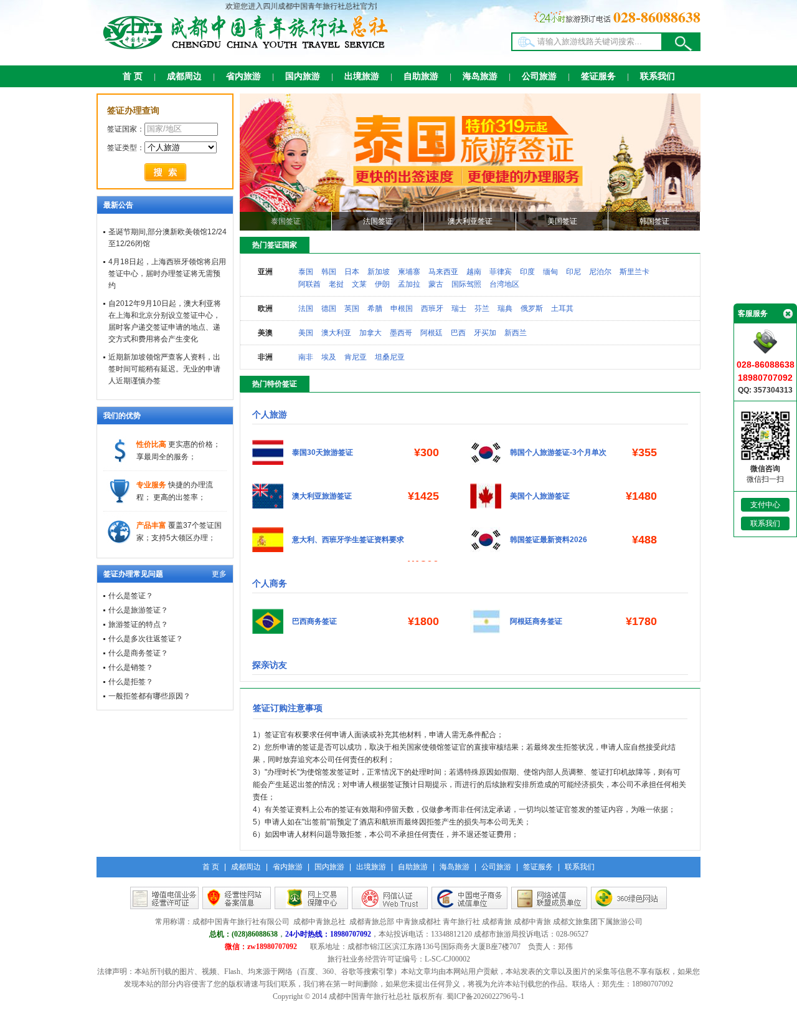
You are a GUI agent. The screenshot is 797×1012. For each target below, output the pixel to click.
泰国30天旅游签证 (322, 452)
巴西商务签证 (314, 621)
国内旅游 (302, 76)
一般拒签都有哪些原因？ (149, 696)
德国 (328, 308)
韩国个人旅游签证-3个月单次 (558, 452)
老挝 (336, 284)
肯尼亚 (355, 357)
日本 (351, 271)
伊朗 (382, 284)
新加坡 (378, 271)
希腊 (374, 308)
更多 (219, 574)
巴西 (458, 332)
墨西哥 (401, 332)
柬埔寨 (409, 271)
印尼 (573, 271)
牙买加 (485, 332)
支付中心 (765, 504)
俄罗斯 (532, 308)
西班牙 (432, 308)
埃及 (328, 357)
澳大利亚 (336, 332)
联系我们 (657, 76)
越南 (473, 271)
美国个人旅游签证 (540, 496)
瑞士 (458, 308)
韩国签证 (654, 221)
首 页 (133, 76)
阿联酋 (309, 284)
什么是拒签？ (130, 681)
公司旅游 (539, 76)
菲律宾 (500, 271)
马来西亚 (443, 271)
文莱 (359, 284)
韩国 (328, 271)
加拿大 (370, 332)
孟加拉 (409, 284)
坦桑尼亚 (390, 357)
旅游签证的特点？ (138, 624)
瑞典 (505, 308)
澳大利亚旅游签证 (322, 496)
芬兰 (481, 308)
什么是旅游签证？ (138, 610)
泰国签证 (286, 221)
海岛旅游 (480, 76)
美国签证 (562, 221)
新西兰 (515, 332)
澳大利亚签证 (470, 221)
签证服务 (598, 76)
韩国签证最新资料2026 (548, 539)
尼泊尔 (600, 271)
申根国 (401, 308)
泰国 (305, 271)
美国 (305, 332)
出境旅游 (361, 76)
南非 (305, 357)
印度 (527, 271)
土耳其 (562, 308)
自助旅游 (420, 76)
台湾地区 (504, 284)
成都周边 (184, 76)
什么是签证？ (130, 595)
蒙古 (435, 284)
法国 (305, 308)
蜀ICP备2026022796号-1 (485, 996)
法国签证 (378, 221)
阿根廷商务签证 (536, 621)
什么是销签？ (130, 667)
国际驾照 (466, 284)
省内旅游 (243, 76)
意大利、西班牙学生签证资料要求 (348, 539)
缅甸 (550, 271)
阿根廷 (431, 332)
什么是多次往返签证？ (145, 638)
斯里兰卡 (634, 271)
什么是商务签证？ (138, 653)
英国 (351, 308)
